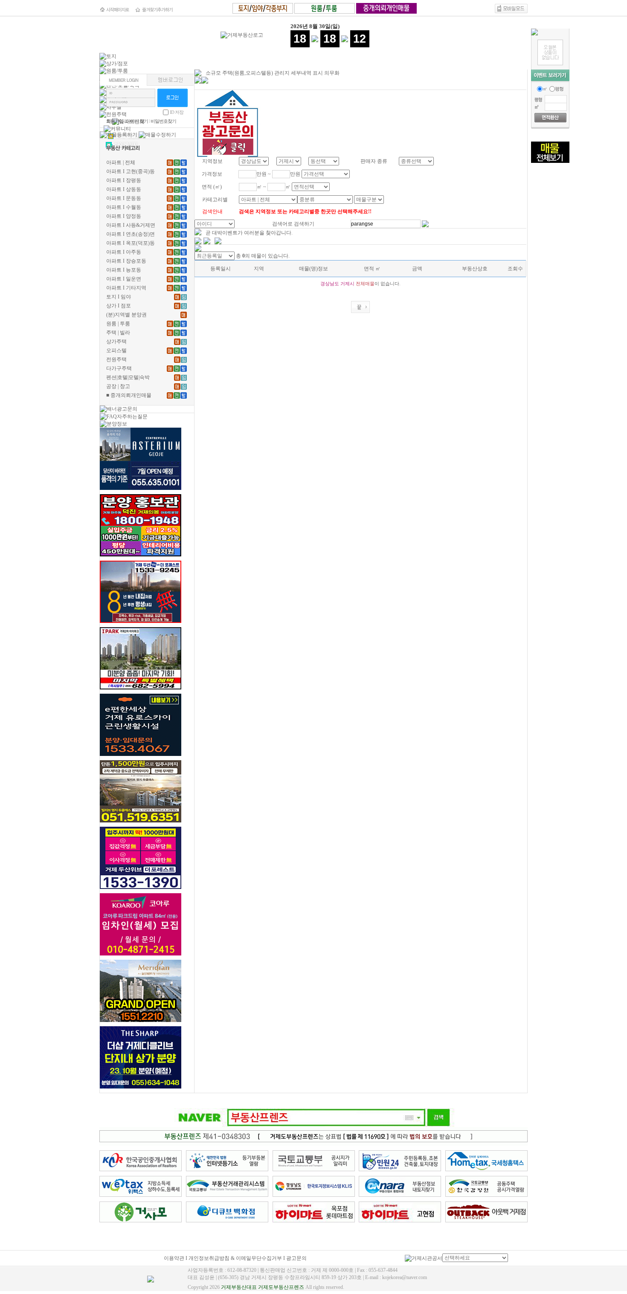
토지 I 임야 (118, 297)
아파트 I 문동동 (123, 198)
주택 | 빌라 (118, 333)
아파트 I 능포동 (123, 270)
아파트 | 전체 (120, 162)
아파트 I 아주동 (123, 252)
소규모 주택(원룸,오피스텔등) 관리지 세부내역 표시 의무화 (273, 73)
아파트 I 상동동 (123, 189)
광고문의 (296, 1258)
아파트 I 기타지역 (126, 288)
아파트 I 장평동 (123, 180)
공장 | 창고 (118, 386)
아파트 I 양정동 (123, 216)
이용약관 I (176, 1258)
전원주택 (116, 359)
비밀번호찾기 (163, 121)
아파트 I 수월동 (123, 207)
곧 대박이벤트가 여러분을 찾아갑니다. (249, 233)
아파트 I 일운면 (123, 279)
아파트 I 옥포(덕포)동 (130, 243)
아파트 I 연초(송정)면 (130, 234)
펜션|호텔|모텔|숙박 (128, 377)
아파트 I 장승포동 (126, 261)
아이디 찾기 (137, 121)
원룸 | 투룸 (118, 324)
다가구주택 (119, 368)
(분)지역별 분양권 (126, 315)
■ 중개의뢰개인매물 (128, 395)
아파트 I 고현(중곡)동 (130, 171)
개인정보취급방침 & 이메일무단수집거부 (235, 1258)
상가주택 (116, 341)
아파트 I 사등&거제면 (130, 225)
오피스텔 (116, 350)
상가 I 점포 (118, 306)
